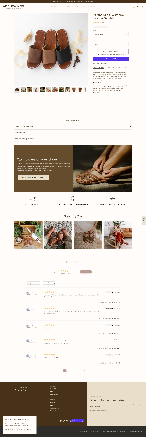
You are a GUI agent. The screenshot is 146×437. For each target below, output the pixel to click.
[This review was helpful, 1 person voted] (115, 333)
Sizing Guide (54, 394)
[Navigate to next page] (85, 370)
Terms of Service (112, 431)
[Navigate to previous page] (60, 370)
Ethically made (19, 132)
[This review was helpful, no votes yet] (115, 302)
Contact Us (53, 411)
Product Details (115, 67)
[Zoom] (51, 49)
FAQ (51, 391)
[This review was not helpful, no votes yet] (118, 302)
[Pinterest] (67, 421)
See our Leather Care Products (33, 177)
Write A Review (86, 272)
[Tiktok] (64, 421)
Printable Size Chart (100, 27)
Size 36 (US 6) (99, 34)
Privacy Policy (100, 431)
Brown (97, 44)
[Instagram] (70, 421)
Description (99, 67)
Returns (52, 402)
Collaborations (54, 408)
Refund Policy (124, 431)
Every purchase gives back (24, 139)
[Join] (142, 410)
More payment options (100, 63)
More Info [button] (53, 386)
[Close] (34, 418)
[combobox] (33, 283)
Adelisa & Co (86, 431)
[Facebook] (61, 421)
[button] (53, 7)
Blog (51, 405)
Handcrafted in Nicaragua (23, 126)
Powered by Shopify (136, 431)
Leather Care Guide (56, 397)
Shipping (52, 399)
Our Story (53, 388)
